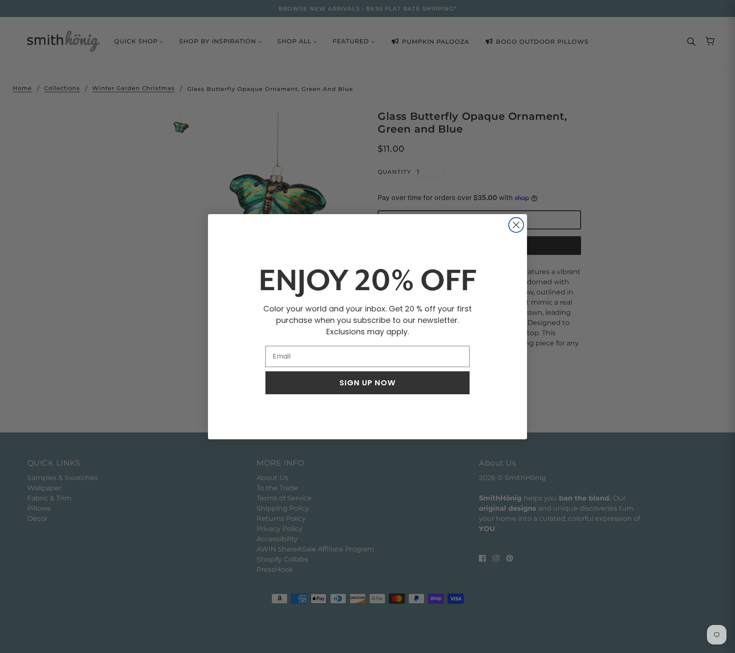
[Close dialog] (516, 225)
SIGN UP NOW (367, 382)
